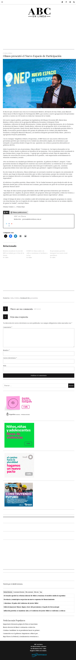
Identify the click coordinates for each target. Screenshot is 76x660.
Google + (69, 2)
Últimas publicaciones (20, 212)
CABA (5, 53)
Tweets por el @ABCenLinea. (13, 584)
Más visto (36, 592)
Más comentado (29, 592)
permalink (34, 298)
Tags (41, 592)
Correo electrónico (10, 358)
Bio (7, 212)
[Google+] (11, 223)
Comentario (7, 327)
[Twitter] (6, 223)
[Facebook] (8, 223)
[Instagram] (8, 226)
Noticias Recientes (8, 592)
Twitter (61, 2)
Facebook (65, 2)
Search (73, 2)
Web (4, 366)
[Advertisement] (38, 35)
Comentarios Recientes (18, 592)
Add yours (37, 309)
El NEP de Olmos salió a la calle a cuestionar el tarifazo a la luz (37, 253)
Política (10, 53)
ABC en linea (20, 216)
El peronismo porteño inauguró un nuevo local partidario (58, 253)
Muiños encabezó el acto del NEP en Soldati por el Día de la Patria (13, 253)
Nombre (6, 350)
